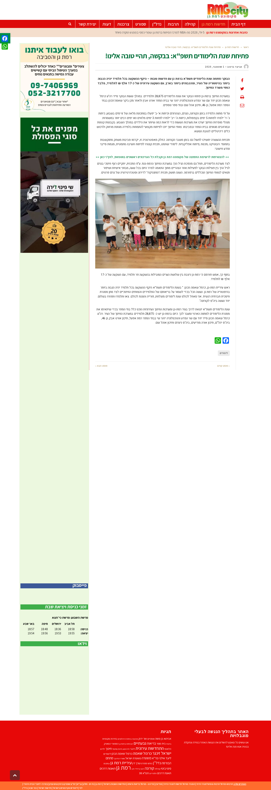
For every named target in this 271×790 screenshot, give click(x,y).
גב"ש (79, 783)
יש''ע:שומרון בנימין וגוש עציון (62, 783)
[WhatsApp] (5, 46)
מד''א (155, 758)
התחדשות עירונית (150, 748)
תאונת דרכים (164, 773)
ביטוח (168, 743)
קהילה (157, 768)
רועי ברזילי (139, 768)
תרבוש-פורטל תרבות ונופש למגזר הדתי (214, 783)
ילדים (102, 748)
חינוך (109, 748)
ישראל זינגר (161, 753)
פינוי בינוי (166, 768)
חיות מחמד (117, 748)
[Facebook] (5, 38)
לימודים (224, 353)
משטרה (146, 758)
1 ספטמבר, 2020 (214, 66)
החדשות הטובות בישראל (114, 783)
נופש (150, 763)
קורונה (149, 768)
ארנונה (135, 738)
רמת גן (123, 767)
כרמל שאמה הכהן (122, 754)
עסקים (107, 763)
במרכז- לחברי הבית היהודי (35, 783)
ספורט (144, 763)
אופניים (151, 738)
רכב (133, 768)
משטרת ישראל (133, 758)
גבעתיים (140, 743)
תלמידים (153, 773)
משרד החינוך (119, 758)
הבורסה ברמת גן (126, 743)
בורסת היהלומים (125, 738)
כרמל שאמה (142, 753)
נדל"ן (25, 787)
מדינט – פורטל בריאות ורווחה (140, 783)
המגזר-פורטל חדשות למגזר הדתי (179, 783)
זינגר (132, 749)
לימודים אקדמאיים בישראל (65, 787)
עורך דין (136, 763)
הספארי (115, 743)
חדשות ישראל (44, 787)
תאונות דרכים (108, 768)
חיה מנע (126, 749)
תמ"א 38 (144, 773)
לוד (80, 787)
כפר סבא (33, 787)
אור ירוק (142, 738)
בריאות (151, 743)
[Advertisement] (54, 418)
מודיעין (159, 783)
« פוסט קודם (223, 365)
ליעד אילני (165, 758)
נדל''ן (157, 762)
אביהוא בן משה (163, 738)
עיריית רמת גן (121, 762)
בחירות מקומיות (109, 738)
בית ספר (161, 743)
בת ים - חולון (88, 783)
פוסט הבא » (101, 365)
